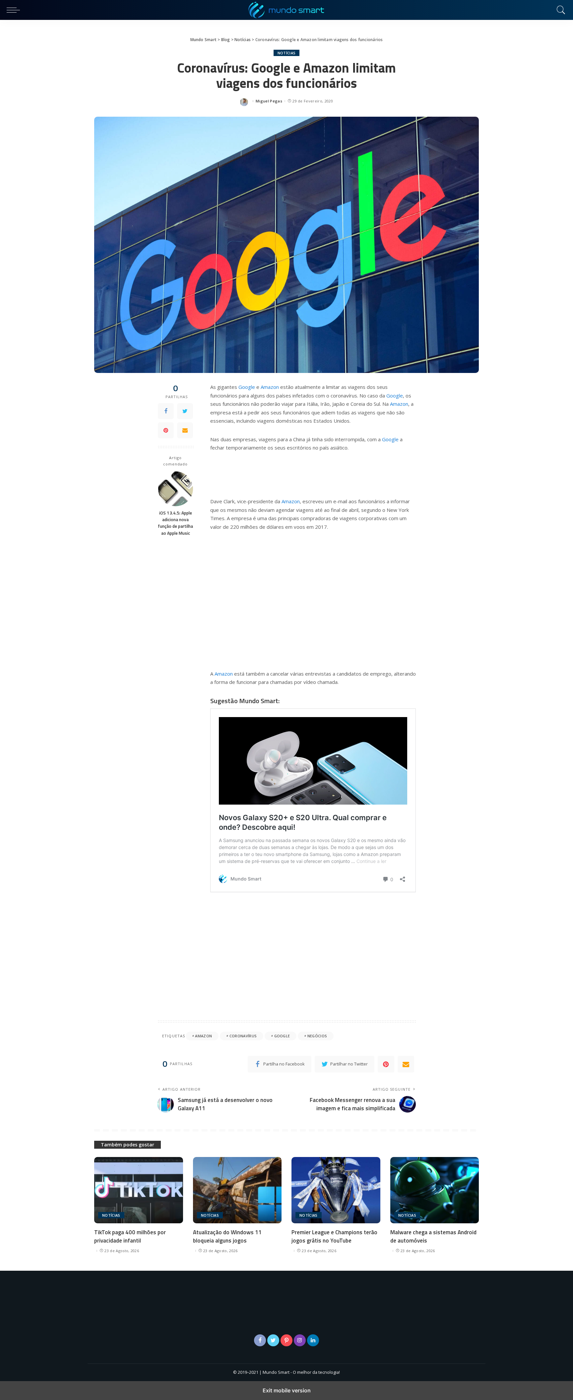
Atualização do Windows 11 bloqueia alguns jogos (227, 1236)
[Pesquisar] (559, 10)
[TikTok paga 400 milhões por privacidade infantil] (138, 1190)
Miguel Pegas (269, 101)
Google (246, 387)
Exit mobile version (287, 1390)
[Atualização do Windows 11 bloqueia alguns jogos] (237, 1190)
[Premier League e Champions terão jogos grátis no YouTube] (335, 1190)
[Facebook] (166, 411)
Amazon (270, 387)
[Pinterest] (166, 431)
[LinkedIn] (313, 1340)
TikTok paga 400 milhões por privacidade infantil (130, 1236)
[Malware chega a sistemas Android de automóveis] (434, 1190)
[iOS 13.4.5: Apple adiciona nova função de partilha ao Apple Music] (175, 488)
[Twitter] (185, 411)
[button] (15, 10)
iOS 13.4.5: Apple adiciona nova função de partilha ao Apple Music (175, 523)
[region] (313, 599)
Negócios (317, 1035)
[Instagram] (300, 1340)
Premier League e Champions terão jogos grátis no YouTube (334, 1236)
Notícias (287, 52)
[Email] (185, 431)
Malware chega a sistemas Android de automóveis (433, 1236)
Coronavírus (243, 1035)
